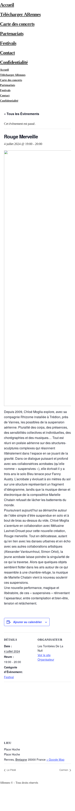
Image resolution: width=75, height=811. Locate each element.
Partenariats (11, 33)
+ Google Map (55, 759)
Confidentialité (14, 62)
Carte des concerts (17, 24)
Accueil (7, 4)
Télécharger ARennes (20, 14)
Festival (9, 677)
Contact (7, 52)
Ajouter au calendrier (27, 622)
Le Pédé (11, 769)
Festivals (8, 43)
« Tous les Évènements (21, 113)
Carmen (64, 769)
